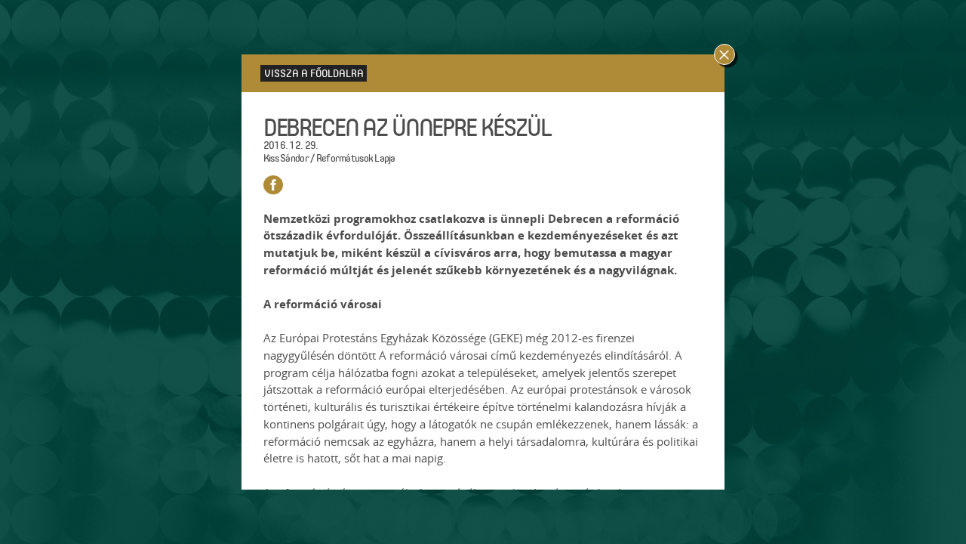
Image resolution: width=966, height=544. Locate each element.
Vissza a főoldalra (314, 73)
